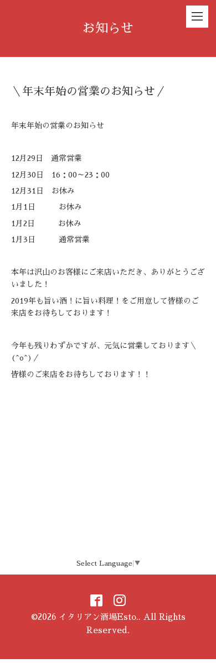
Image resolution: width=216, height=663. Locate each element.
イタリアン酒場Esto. (98, 617)
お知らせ (108, 28)
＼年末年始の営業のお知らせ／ (88, 91)
